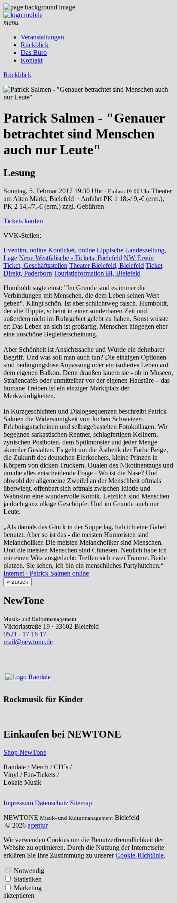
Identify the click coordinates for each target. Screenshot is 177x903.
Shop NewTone (24, 752)
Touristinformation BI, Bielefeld (97, 273)
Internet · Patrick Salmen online (46, 573)
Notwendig (29, 870)
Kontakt (32, 60)
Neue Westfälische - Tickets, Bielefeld (70, 257)
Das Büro (34, 52)
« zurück (17, 582)
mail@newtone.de (28, 641)
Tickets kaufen (23, 221)
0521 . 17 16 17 (24, 634)
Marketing (28, 887)
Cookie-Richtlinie (140, 855)
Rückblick (35, 44)
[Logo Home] (23, 14)
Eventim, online (24, 250)
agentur (37, 825)
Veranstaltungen (42, 37)
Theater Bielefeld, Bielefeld (106, 265)
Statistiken (28, 879)
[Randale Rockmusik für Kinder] (27, 677)
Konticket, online (71, 250)
